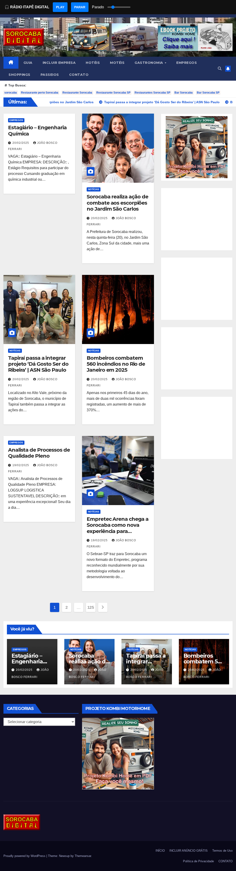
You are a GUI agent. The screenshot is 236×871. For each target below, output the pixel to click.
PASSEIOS (50, 75)
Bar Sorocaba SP (208, 92)
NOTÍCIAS (93, 189)
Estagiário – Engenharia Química (37, 130)
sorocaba (10, 92)
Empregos (16, 120)
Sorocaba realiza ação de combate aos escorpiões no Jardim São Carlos (117, 203)
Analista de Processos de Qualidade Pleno (39, 453)
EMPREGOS (186, 63)
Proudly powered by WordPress (24, 856)
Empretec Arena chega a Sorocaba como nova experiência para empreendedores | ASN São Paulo (117, 531)
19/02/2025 (21, 465)
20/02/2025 (21, 142)
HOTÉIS (93, 63)
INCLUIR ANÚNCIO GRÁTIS (188, 850)
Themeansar (83, 856)
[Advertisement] (197, 219)
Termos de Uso (222, 850)
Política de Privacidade (198, 861)
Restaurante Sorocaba (77, 92)
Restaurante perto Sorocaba (39, 92)
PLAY (60, 7)
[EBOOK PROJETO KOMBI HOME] (197, 147)
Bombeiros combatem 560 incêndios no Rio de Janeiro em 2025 (116, 364)
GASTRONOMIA (149, 63)
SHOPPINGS (19, 75)
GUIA (28, 63)
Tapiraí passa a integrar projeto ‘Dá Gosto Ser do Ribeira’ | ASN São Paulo (38, 364)
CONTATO (79, 75)
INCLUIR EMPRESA (59, 63)
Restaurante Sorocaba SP (113, 92)
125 (90, 607)
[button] (219, 69)
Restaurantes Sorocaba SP (152, 92)
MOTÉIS (117, 63)
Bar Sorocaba (183, 92)
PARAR (79, 7)
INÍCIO (160, 850)
